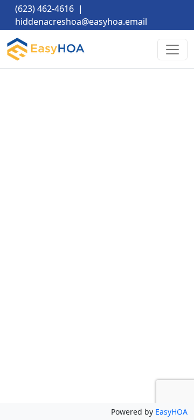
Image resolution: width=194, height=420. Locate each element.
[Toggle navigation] (172, 49)
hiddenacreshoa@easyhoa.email (81, 21)
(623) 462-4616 (44, 9)
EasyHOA (171, 412)
